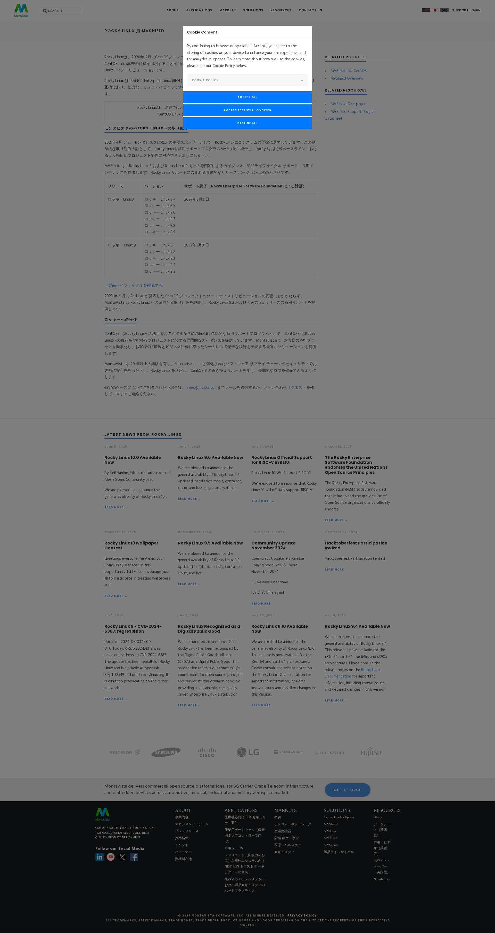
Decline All (247, 123)
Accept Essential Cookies (247, 110)
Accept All (247, 97)
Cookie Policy (205, 80)
